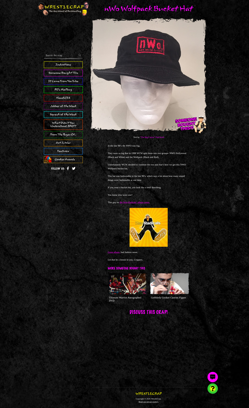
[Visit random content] (213, 388)
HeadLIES (63, 98)
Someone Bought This (63, 73)
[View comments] (213, 377)
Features (63, 151)
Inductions (63, 65)
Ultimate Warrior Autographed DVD (125, 299)
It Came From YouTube (63, 81)
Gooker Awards (65, 160)
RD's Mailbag (63, 90)
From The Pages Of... (63, 135)
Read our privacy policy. (149, 402)
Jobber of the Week (63, 106)
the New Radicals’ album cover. (135, 202)
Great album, (114, 252)
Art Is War (63, 143)
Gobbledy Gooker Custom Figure (168, 297)
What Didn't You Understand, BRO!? (63, 124)
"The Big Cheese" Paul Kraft (152, 137)
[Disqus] (148, 349)
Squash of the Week (63, 114)
